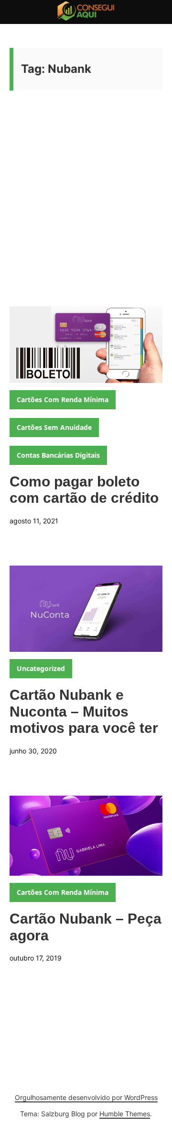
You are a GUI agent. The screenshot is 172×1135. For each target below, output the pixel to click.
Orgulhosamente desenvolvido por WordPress (86, 1097)
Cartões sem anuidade (54, 427)
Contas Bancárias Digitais (58, 455)
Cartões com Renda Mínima (62, 399)
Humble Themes (124, 1114)
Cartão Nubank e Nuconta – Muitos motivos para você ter (84, 711)
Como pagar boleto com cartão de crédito (84, 490)
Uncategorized (41, 668)
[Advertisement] (86, 215)
